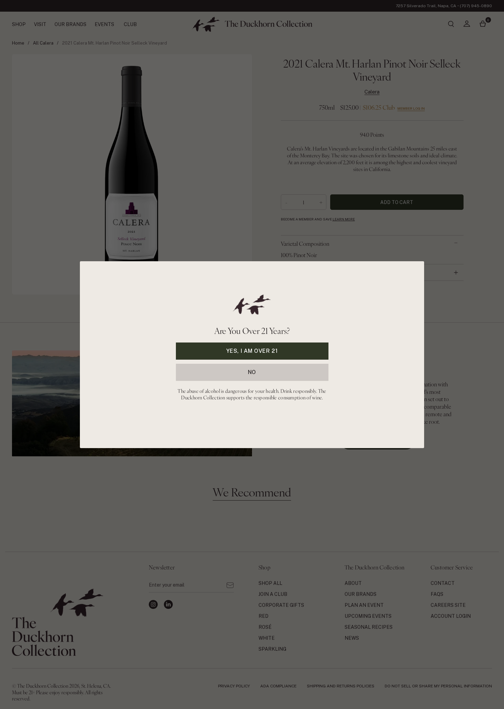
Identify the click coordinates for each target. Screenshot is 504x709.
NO (252, 372)
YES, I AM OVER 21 (252, 350)
